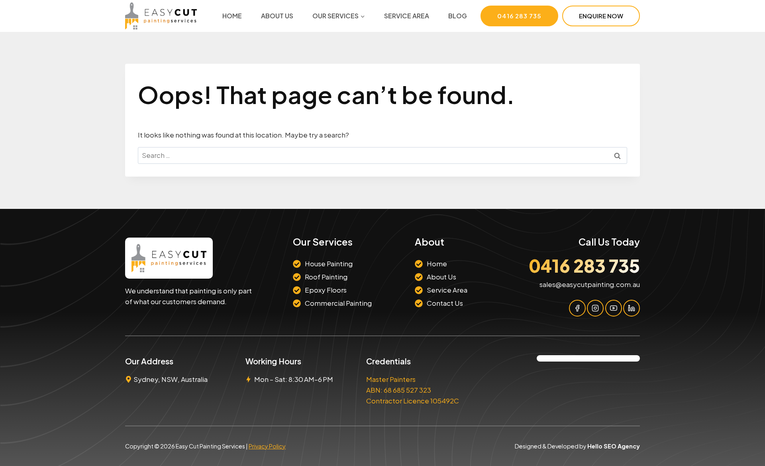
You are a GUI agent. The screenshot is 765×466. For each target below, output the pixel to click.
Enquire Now (601, 16)
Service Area (406, 16)
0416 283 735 (519, 16)
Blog (457, 16)
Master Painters (391, 379)
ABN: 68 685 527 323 (398, 389)
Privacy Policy (267, 446)
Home (232, 16)
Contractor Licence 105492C (412, 400)
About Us (277, 16)
